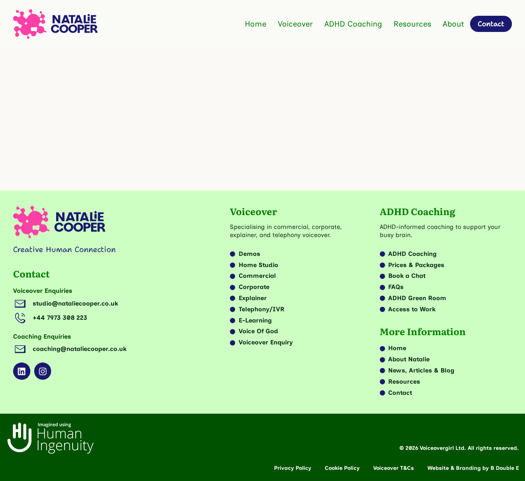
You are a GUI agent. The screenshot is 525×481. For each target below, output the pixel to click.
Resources (412, 23)
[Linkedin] (21, 371)
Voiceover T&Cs (393, 468)
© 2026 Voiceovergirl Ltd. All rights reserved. (459, 448)
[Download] (200, 89)
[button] (243, 164)
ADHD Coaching (353, 23)
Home (255, 23)
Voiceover (295, 23)
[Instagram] (43, 371)
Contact (31, 273)
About (453, 23)
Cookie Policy (342, 468)
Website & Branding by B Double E (473, 468)
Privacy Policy (292, 468)
